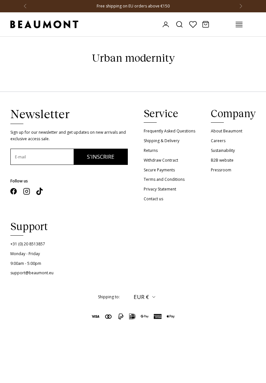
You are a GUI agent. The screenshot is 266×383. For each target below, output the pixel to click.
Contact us (153, 199)
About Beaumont (226, 131)
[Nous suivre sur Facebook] (13, 191)
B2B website (222, 160)
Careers (218, 140)
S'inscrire (101, 156)
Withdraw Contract (161, 160)
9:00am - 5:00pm (25, 263)
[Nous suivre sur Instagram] (26, 191)
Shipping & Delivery (161, 140)
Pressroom (221, 170)
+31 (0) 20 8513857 (27, 244)
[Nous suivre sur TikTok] (39, 191)
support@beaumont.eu (32, 273)
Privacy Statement (160, 189)
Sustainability (223, 150)
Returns (151, 150)
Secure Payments (159, 170)
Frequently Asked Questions (169, 131)
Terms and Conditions (164, 179)
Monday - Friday (25, 253)
